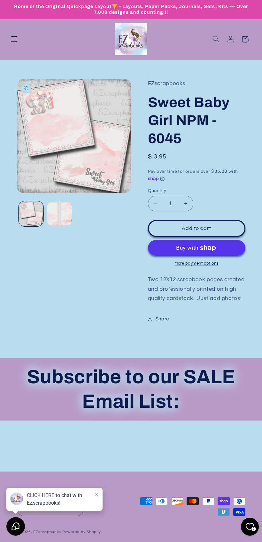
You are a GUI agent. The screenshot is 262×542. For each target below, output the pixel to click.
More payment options (196, 263)
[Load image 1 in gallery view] (31, 213)
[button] (14, 39)
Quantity (157, 190)
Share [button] (162, 319)
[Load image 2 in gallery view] (59, 213)
